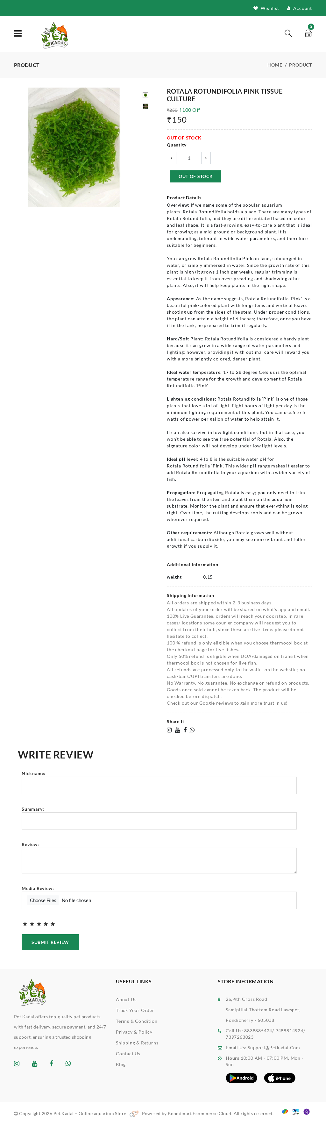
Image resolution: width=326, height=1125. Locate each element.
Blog (121, 1064)
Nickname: (34, 773)
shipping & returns (137, 1042)
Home (274, 65)
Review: (30, 844)
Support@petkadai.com (274, 1047)
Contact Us (128, 1053)
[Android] (242, 1077)
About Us (126, 999)
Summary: (33, 809)
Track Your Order (135, 1010)
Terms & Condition (137, 1021)
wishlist (269, 8)
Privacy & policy (134, 1032)
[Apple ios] (280, 1077)
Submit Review (50, 942)
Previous (17, 148)
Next (130, 148)
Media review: (38, 888)
